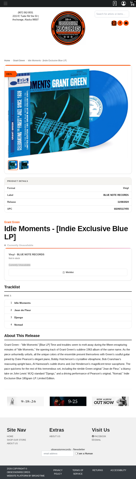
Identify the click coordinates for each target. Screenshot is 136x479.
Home (7, 60)
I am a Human (85, 453)
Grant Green (19, 60)
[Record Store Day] (114, 23)
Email (97, 440)
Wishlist (70, 272)
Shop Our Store (16, 440)
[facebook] (120, 23)
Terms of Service (77, 472)
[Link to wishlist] (114, 4)
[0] (132, 4)
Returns (97, 470)
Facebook (100, 436)
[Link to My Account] (123, 4)
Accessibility (118, 470)
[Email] (126, 23)
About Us (12, 443)
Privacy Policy (58, 472)
